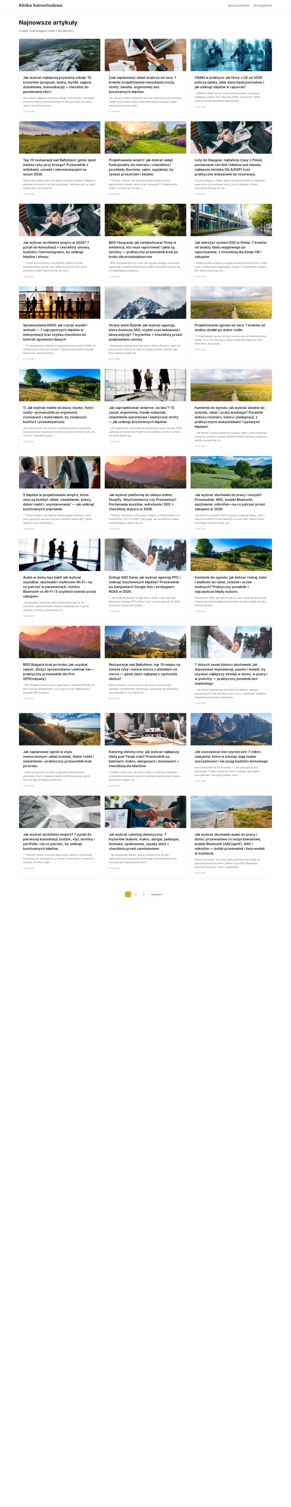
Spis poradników (238, 5)
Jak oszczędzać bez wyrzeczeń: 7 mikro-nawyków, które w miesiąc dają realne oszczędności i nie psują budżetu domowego (231, 756)
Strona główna (262, 5)
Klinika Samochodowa (40, 5)
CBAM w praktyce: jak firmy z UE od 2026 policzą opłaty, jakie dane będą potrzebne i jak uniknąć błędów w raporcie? (229, 82)
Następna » (157, 894)
